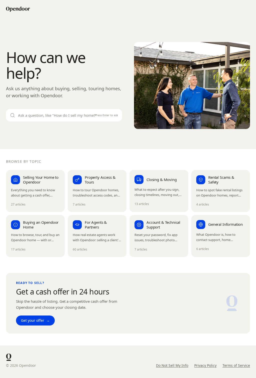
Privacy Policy (205, 365)
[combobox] (64, 115)
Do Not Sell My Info (172, 365)
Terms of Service (236, 365)
